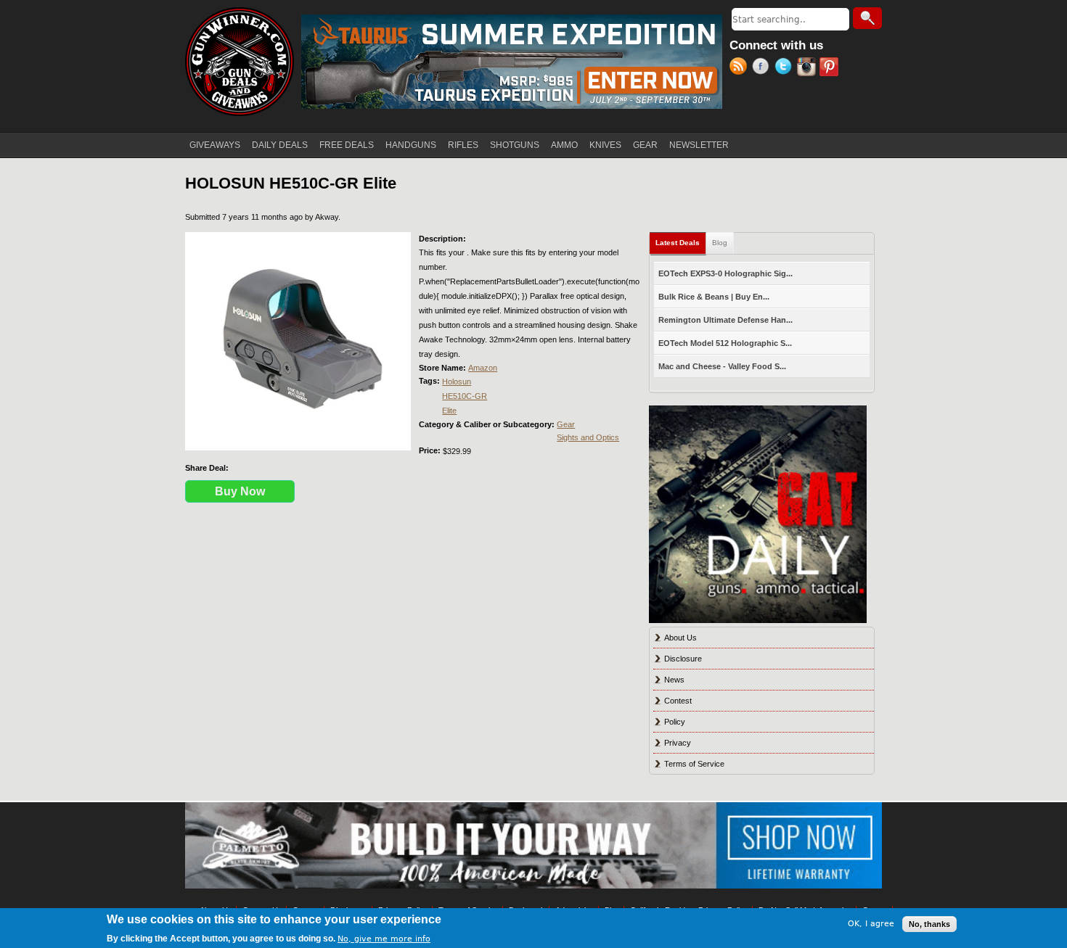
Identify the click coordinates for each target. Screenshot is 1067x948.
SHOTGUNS (514, 145)
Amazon (482, 367)
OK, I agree (871, 923)
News (674, 679)
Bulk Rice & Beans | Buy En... (713, 296)
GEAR (645, 145)
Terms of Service (694, 763)
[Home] (239, 61)
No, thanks (929, 924)
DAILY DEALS (280, 145)
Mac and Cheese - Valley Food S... (722, 366)
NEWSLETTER (699, 145)
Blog (719, 243)
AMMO (564, 145)
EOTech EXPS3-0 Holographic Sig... (725, 273)
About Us (680, 637)
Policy (674, 721)
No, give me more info (384, 938)
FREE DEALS (346, 145)
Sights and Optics (588, 437)
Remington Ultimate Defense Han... (725, 320)
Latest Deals (680, 243)
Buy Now (240, 491)
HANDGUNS (410, 145)
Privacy (677, 742)
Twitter (785, 68)
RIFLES (463, 145)
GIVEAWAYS (214, 145)
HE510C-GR (464, 396)
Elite (449, 410)
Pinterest (830, 68)
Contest (678, 700)
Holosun (456, 381)
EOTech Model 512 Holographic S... (725, 343)
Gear (566, 424)
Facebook (763, 68)
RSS (740, 68)
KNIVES (605, 145)
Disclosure (683, 658)
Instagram (808, 68)
